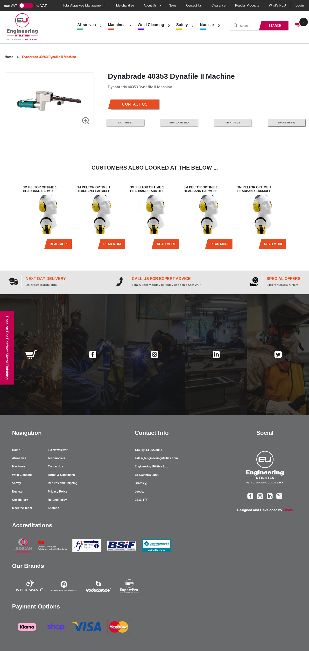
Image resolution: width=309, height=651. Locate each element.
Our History (20, 499)
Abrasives (86, 25)
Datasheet (125, 122)
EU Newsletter (58, 450)
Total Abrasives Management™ (84, 5)
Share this (285, 122)
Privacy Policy (58, 491)
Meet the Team (22, 508)
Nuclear (207, 25)
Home (9, 57)
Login (299, 5)
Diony (288, 510)
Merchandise (125, 5)
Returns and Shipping (62, 483)
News (172, 5)
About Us (150, 5)
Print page (232, 122)
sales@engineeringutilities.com (156, 458)
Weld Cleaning (151, 25)
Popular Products (247, 5)
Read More (59, 244)
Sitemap (53, 508)
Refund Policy (57, 499)
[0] (298, 25)
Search (275, 25)
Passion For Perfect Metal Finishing (7, 347)
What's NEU (277, 5)
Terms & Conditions (61, 475)
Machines (117, 25)
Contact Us (194, 5)
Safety (182, 25)
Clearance (218, 5)
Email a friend (179, 122)
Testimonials (56, 458)
